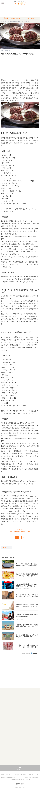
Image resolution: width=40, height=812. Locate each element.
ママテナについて (5, 774)
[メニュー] (3, 3)
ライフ (6, 21)
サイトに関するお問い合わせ (19, 774)
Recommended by (26, 653)
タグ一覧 (28, 779)
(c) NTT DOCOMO (20, 787)
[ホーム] (2, 21)
